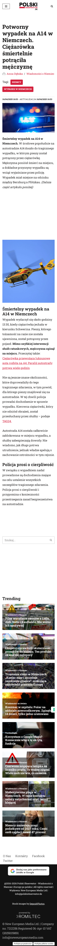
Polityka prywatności (23, 943)
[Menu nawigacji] (6, 6)
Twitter (8, 860)
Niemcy (16, 82)
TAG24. (7, 421)
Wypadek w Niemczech (18, 89)
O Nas (7, 856)
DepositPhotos (37, 903)
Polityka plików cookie (44, 943)
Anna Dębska (15, 73)
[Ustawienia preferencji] (54, 710)
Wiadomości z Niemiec (40, 73)
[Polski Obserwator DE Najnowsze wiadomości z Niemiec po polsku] (28, 6)
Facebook (38, 856)
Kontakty (21, 856)
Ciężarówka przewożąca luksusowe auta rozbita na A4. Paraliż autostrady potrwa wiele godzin (27, 363)
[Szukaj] (52, 6)
